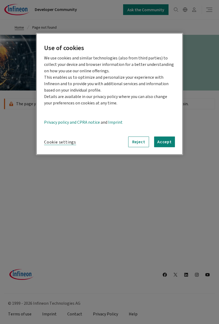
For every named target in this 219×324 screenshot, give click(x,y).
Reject (138, 141)
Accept (164, 141)
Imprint (115, 122)
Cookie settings (60, 142)
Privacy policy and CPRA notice (72, 122)
